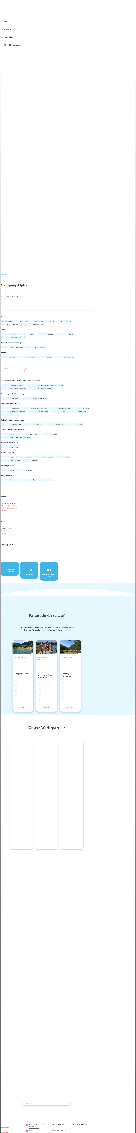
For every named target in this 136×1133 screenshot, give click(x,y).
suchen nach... (28, 1103)
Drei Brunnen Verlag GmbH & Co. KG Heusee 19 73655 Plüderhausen (38, 1126)
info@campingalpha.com (9, 508)
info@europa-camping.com (36, 1130)
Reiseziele (5, 1127)
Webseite (3, 510)
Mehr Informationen (13, 369)
